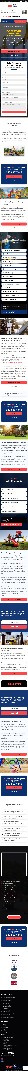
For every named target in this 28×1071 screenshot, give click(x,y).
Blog (4, 1029)
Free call (14, 627)
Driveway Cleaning (7, 1006)
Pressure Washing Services (14, 599)
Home (4, 1024)
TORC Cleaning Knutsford (9, 900)
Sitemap (5, 1030)
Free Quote (14, 180)
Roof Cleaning (6, 1002)
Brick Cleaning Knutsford (8, 896)
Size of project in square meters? (10, 97)
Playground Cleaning (14, 224)
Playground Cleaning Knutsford (10, 906)
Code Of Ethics (6, 1046)
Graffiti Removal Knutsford (9, 904)
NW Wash (14, 228)
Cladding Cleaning (7, 1000)
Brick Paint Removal (7, 1019)
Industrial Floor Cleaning (8, 1013)
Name (4, 72)
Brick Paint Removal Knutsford (10, 910)
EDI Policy (5, 1043)
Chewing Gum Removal (8, 1017)
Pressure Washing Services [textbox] (9, 94)
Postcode (5, 87)
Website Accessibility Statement (10, 1045)
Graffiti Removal (6, 1014)
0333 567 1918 (15, 17)
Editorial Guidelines (7, 1048)
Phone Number (6, 82)
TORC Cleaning (6, 1011)
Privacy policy (6, 1032)
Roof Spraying (6, 1003)
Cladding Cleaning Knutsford (9, 885)
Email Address (6, 77)
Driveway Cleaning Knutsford (9, 893)
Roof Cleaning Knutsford (8, 887)
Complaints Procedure (8, 1049)
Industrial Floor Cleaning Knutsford (11, 902)
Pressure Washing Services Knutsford (11, 881)
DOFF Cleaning (6, 1010)
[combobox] (14, 94)
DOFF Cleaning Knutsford (9, 897)
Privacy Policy (6, 1042)
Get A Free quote (20, 21)
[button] (3, 21)
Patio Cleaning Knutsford (9, 891)
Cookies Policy (6, 1040)
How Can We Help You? (8, 102)
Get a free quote (14, 51)
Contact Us (14, 56)
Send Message (14, 111)
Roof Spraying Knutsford (8, 889)
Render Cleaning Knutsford (9, 883)
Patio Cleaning (6, 1005)
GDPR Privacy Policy (7, 1039)
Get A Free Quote (14, 917)
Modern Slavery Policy (8, 1037)
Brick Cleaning (6, 1008)
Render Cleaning (7, 999)
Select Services (6, 92)
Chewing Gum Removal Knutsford (11, 908)
